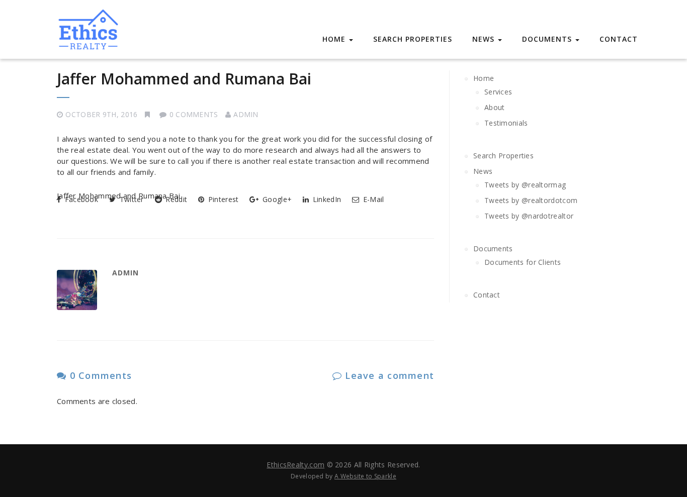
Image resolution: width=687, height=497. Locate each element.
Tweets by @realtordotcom (530, 200)
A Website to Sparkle (365, 476)
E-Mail (372, 199)
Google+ (276, 199)
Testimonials (506, 123)
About (494, 107)
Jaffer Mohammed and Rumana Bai (184, 78)
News (484, 39)
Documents (548, 39)
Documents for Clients (522, 262)
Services (498, 91)
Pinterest (222, 199)
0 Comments (99, 375)
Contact (618, 39)
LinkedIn (326, 199)
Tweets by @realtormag (525, 184)
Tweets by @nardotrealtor (528, 216)
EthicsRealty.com (295, 464)
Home (335, 39)
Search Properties (412, 39)
